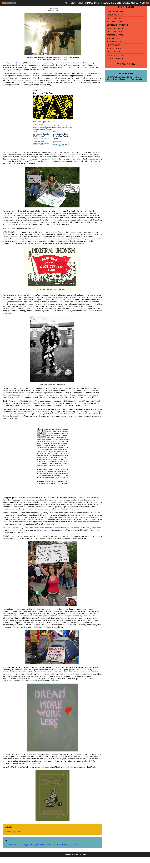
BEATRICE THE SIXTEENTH (117, 25)
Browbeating (10, 832)
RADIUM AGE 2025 (114, 48)
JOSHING (66, 3)
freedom (16, 844)
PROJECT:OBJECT (116, 3)
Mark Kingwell (33, 844)
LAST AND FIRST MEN (115, 11)
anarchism (9, 844)
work (76, 844)
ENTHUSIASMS (105, 3)
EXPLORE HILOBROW (77, 3)
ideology (24, 844)
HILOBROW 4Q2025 (114, 52)
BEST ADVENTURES (129, 3)
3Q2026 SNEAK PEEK (115, 21)
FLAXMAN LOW (113, 38)
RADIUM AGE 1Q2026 (115, 28)
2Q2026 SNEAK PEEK (115, 35)
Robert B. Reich (57, 844)
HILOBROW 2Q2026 (114, 18)
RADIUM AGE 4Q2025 (115, 58)
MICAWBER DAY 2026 (115, 42)
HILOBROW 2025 (113, 45)
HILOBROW (132, 64)
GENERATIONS (140, 3)
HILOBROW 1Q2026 (114, 32)
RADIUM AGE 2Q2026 (115, 15)
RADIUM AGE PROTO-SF (92, 3)
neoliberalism (45, 844)
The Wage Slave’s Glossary (13, 63)
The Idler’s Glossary (87, 67)
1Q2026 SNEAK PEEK (115, 55)
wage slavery (68, 844)
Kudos (17, 832)
